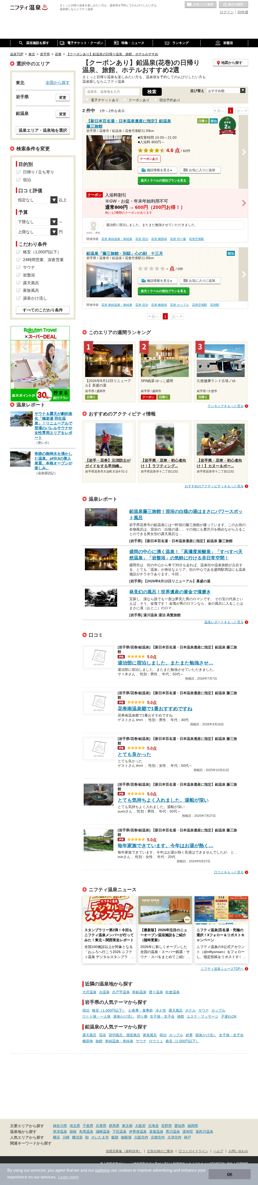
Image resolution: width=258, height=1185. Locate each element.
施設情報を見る (158, 170)
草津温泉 (60, 1131)
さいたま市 (100, 1137)
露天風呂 (176, 1010)
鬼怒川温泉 (204, 1131)
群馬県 (114, 1126)
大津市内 (174, 1137)
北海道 (153, 1126)
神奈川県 (60, 1126)
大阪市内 (141, 1137)
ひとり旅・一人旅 (96, 1016)
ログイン (227, 12)
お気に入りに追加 (202, 170)
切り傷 (142, 1016)
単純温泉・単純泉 (119, 1041)
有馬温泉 (86, 1131)
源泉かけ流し (123, 1016)
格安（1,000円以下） (109, 1010)
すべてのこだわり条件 (43, 310)
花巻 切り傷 (178, 239)
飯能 (114, 1137)
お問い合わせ (238, 1151)
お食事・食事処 (140, 1010)
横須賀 (77, 1137)
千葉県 (88, 1126)
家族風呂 (150, 1035)
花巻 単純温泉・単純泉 (116, 239)
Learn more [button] (68, 1177)
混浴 (102, 1035)
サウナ (203, 1010)
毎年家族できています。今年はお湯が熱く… (165, 845)
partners (102, 1170)
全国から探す (58, 82)
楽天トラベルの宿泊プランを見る (163, 180)
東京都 (127, 1126)
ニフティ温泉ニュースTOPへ (222, 969)
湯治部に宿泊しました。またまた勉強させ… (165, 663)
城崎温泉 (103, 1131)
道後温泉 (156, 1131)
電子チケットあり (105, 100)
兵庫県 (101, 1126)
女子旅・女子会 (162, 1016)
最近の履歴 (233, 4)
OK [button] (229, 1174)
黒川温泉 (173, 1131)
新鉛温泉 (139, 992)
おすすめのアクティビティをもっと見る (214, 486)
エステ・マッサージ (202, 1016)
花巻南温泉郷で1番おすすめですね (155, 708)
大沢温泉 (89, 992)
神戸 (187, 1137)
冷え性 (160, 1010)
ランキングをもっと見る (226, 406)
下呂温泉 (119, 1131)
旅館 (180, 1016)
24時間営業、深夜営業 (43, 260)
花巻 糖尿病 (159, 239)
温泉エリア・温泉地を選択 (43, 130)
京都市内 (158, 1137)
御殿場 (126, 1137)
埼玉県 (75, 1126)
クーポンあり (139, 100)
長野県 (166, 1126)
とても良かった (134, 754)
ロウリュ (156, 1041)
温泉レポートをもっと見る (224, 622)
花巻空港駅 (196, 239)
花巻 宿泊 (141, 239)
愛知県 (179, 1126)
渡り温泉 (156, 992)
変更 (62, 98)
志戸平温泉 (121, 992)
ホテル (190, 1010)
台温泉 (104, 992)
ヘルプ (218, 1151)
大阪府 (140, 1126)
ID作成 (243, 12)
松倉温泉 (173, 992)
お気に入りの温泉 (200, 4)
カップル (218, 1010)
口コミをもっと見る (229, 872)
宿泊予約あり (169, 100)
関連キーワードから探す (31, 1143)
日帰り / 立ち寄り (38, 172)
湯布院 (187, 1131)
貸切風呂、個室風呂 (124, 1035)
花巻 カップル (179, 305)
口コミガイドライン (193, 1151)
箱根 (73, 1131)
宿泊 (85, 1010)
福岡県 (192, 1126)
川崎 (66, 1137)
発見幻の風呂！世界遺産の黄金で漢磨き (170, 591)
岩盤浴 (29, 275)
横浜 (56, 1137)
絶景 (189, 1035)
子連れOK (229, 1016)
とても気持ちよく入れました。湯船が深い (163, 800)
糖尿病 (87, 1041)
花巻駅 (214, 305)
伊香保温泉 (138, 1131)
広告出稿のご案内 (160, 1151)
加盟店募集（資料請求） (124, 1151)
